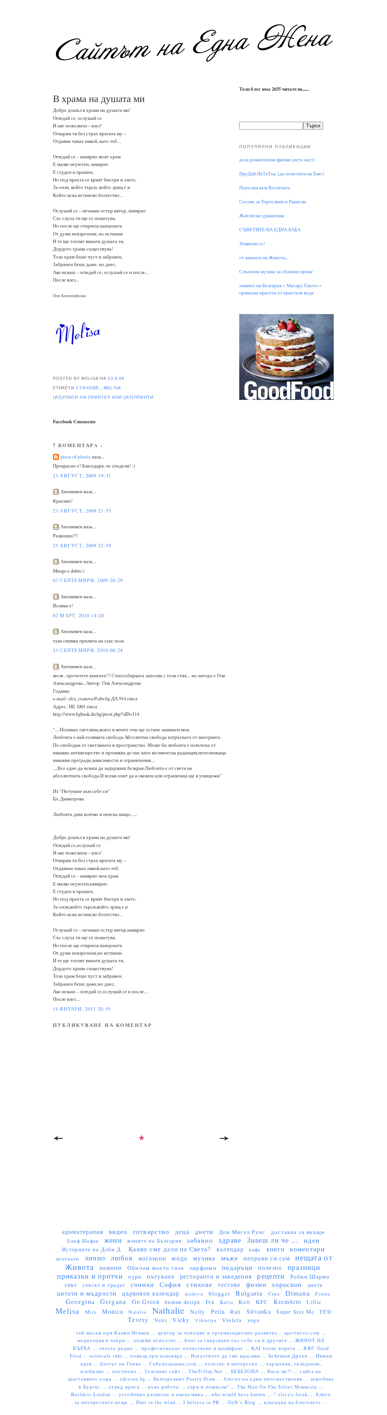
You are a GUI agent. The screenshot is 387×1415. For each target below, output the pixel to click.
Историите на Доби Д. (92, 1249)
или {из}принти (133, 397)
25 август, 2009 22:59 (82, 545)
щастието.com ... (305, 1333)
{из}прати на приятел (82, 397)
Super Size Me (295, 1311)
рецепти (271, 1275)
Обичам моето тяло (155, 1267)
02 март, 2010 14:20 (78, 615)
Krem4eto (287, 1301)
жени (113, 1240)
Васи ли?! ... (283, 1371)
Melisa (112, 387)
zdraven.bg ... (136, 1379)
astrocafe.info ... (109, 1356)
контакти (67, 1258)
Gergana (113, 1301)
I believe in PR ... (205, 1402)
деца (182, 1231)
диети (204, 1231)
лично (95, 1257)
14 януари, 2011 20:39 (82, 1009)
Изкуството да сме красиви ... (229, 1356)
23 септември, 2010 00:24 (88, 650)
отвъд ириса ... (128, 1387)
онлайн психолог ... (158, 1340)
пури (134, 1276)
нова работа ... (167, 1387)
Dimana (297, 1292)
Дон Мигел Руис (242, 1231)
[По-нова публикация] (58, 1140)
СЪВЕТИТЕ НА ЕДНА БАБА (269, 229)
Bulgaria (249, 1292)
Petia (218, 1311)
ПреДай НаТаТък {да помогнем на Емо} (281, 173)
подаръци (237, 1267)
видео (118, 1231)
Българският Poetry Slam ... (188, 1379)
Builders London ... (94, 1394)
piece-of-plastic (76, 457)
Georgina (80, 1301)
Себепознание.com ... (177, 1364)
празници (304, 1267)
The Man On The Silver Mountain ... (280, 1387)
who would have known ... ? (244, 1394)
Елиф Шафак (83, 1240)
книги (275, 1249)
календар (230, 1249)
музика (204, 1258)
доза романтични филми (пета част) (277, 159)
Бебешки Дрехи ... (292, 1356)
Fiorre (322, 1293)
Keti (244, 1301)
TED (325, 1311)
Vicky (180, 1320)
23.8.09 (116, 378)
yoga (253, 1320)
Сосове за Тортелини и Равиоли (272, 201)
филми (256, 1284)
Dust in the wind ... (160, 1402)
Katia (226, 1302)
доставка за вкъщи (298, 1231)
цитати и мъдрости (87, 1293)
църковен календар (151, 1293)
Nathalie (168, 1310)
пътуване (161, 1276)
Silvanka (258, 1311)
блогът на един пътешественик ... (267, 1379)
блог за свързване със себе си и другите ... (239, 1340)
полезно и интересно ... (235, 1364)
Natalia (137, 1311)
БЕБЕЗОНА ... (249, 1371)
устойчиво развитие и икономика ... (165, 1394)
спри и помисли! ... (212, 1387)
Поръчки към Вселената (264, 187)
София (170, 1284)
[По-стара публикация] (225, 1140)
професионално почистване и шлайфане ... (196, 1348)
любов (122, 1257)
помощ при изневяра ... (160, 1356)
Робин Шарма (310, 1276)
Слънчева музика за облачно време (276, 271)
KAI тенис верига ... (277, 1348)
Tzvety (138, 1319)
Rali (235, 1311)
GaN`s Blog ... (246, 1402)
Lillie (314, 1301)
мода (179, 1258)
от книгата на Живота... (264, 257)
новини (110, 1267)
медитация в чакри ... (105, 1340)
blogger (219, 1293)
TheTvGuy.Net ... (210, 1371)
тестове (229, 1284)
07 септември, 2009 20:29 (88, 580)
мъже (229, 1257)
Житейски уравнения (261, 215)
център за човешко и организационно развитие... (221, 1333)
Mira (91, 1311)
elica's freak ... (297, 1394)
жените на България (154, 1240)
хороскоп (287, 1284)
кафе (255, 1249)
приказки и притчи (90, 1275)
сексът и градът (104, 1284)
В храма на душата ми (99, 98)
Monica (112, 1311)
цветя (315, 1284)
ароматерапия (82, 1231)
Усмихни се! (252, 243)
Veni (160, 1320)
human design (182, 1301)
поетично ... (128, 1371)
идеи (312, 1240)
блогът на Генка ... (124, 1364)
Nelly (197, 1311)
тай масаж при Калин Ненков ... (117, 1333)
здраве (229, 1240)
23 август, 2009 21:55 (82, 511)
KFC (262, 1301)
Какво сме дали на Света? (169, 1249)
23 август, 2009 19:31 (82, 475)
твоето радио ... (120, 1348)
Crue (274, 1293)
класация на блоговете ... (296, 1402)
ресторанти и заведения (216, 1276)
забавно (200, 1240)
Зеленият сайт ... (166, 1371)
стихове (88, 387)
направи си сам (266, 1258)
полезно (270, 1267)
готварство (151, 1231)
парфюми (203, 1267)
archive (194, 1293)
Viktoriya (205, 1320)
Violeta (232, 1320)
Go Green (145, 1301)
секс (71, 1284)
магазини (152, 1258)
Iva (210, 1301)
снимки (142, 1284)
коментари (307, 1248)
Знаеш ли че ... (273, 1240)
